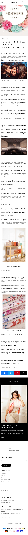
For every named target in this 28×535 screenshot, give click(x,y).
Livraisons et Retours (5, 479)
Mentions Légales (5, 483)
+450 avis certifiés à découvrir (14, 450)
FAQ (2, 477)
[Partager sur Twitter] (11, 373)
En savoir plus (4, 437)
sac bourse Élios (12, 220)
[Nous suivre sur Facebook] (2, 518)
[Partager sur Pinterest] (17, 373)
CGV (2, 485)
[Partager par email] (23, 373)
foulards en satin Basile (20, 278)
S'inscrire (6, 465)
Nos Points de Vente (5, 502)
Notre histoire (4, 493)
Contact (3, 475)
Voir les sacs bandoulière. (14, 266)
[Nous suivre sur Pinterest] (9, 518)
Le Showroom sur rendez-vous (7, 500)
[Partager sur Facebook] (4, 373)
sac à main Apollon (8, 212)
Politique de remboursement (7, 481)
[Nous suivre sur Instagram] (6, 518)
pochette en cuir (10, 342)
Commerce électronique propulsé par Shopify (14, 523)
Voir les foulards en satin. (14, 330)
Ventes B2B (3, 473)
